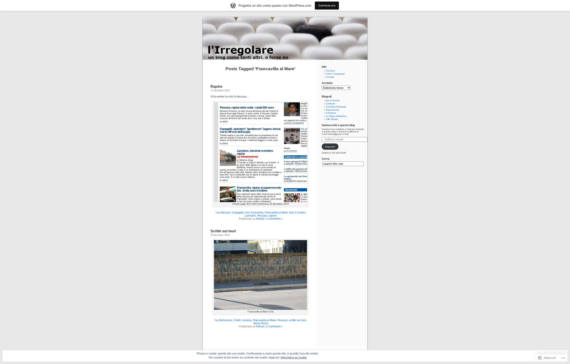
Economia (257, 212)
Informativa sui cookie (294, 357)
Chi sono (330, 71)
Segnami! (330, 146)
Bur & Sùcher (333, 100)
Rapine (216, 86)
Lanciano (250, 215)
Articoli (260, 218)
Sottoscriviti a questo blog (338, 125)
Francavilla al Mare (276, 212)
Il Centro (300, 212)
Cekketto (330, 103)
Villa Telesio (332, 119)
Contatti (330, 77)
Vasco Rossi (260, 323)
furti (291, 212)
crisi (247, 212)
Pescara (262, 215)
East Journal (332, 110)
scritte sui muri (297, 320)
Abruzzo (225, 212)
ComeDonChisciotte (336, 106)
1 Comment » (274, 218)
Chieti (237, 320)
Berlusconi (225, 320)
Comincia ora (326, 5)
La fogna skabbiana (336, 116)
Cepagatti (238, 212)
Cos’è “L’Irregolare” (335, 74)
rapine (273, 215)
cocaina (247, 320)
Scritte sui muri (223, 231)
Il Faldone (331, 113)
